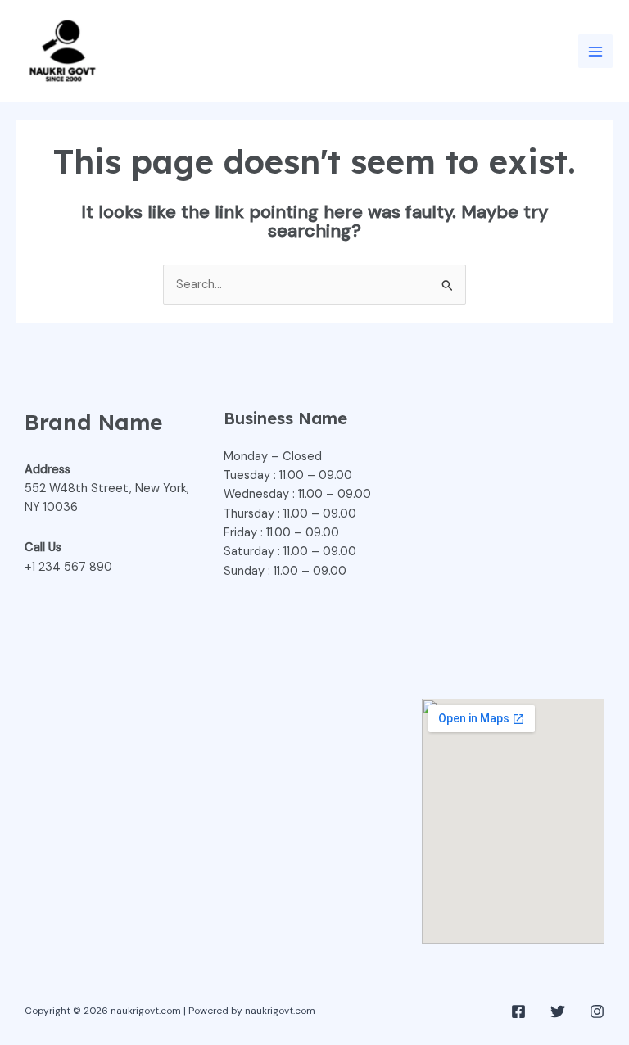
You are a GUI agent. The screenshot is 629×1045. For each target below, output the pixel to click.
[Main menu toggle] (595, 51)
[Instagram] (597, 1011)
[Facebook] (518, 1011)
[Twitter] (557, 1011)
